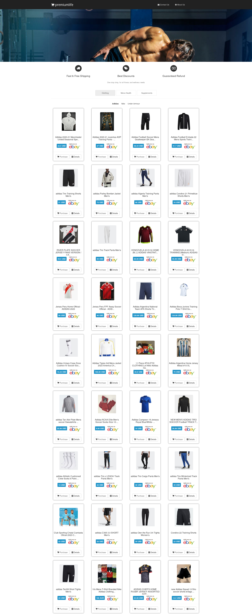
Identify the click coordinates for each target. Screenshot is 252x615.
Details (76, 156)
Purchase (64, 156)
